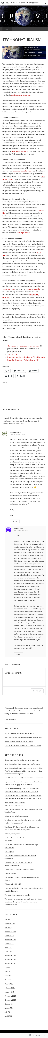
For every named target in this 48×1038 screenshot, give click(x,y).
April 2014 (8, 1016)
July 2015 (8, 972)
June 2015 (8, 976)
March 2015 (9, 984)
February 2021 (10, 923)
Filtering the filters (11, 873)
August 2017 (9, 944)
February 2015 (10, 988)
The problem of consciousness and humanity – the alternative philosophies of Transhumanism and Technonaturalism (24, 902)
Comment (37, 691)
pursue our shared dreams (22, 171)
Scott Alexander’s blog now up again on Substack (22, 764)
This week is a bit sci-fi (13, 884)
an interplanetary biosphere (20, 95)
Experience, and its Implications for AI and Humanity (26, 357)
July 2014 (8, 1012)
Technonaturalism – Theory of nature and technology (23, 737)
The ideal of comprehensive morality (17, 895)
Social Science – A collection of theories (19, 741)
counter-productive (23, 233)
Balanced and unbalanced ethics (16, 816)
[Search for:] (43, 29)
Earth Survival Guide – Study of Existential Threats (23, 745)
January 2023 (9, 919)
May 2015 (8, 980)
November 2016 (10, 956)
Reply (15, 521)
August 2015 (9, 968)
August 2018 (9, 935)
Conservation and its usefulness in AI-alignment (22, 760)
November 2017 (10, 939)
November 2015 (10, 964)
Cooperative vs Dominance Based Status (19, 869)
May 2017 (8, 948)
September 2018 (10, 931)
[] (19, 711)
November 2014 (10, 1000)
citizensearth (18, 529)
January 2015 (9, 992)
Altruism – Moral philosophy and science (19, 733)
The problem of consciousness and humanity (23, 346)
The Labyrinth (9, 851)
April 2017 (8, 952)
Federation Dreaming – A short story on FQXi (23, 360)
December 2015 (10, 960)
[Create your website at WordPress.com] (24, 2)
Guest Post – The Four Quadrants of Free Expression (24, 778)
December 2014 (10, 996)
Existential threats (8, 289)
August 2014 (9, 1008)
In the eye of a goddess (13, 834)
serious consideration (33, 289)
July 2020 (8, 927)
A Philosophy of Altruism (19, 151)
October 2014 (9, 1004)
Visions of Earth (13, 354)
